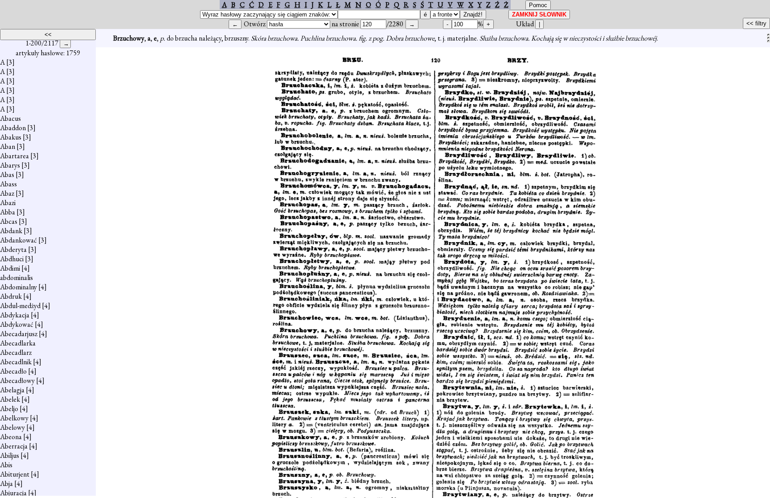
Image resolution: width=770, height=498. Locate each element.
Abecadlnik (16, 361)
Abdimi (10, 268)
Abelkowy (14, 418)
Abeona (11, 436)
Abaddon (13, 127)
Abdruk (11, 296)
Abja (6, 483)
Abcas (8, 221)
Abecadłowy (17, 380)
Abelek (10, 399)
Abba (7, 212)
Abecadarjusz (18, 333)
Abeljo (9, 408)
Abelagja (12, 390)
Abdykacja (14, 315)
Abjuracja (13, 493)
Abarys (10, 165)
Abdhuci (12, 258)
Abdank (11, 230)
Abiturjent (14, 474)
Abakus (10, 137)
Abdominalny (18, 287)
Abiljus (9, 455)
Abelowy (12, 427)
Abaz (7, 193)
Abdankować (18, 240)
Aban (7, 146)
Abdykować (16, 324)
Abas (7, 174)
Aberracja (14, 446)
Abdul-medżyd (20, 305)
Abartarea (14, 156)
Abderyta (13, 249)
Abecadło (13, 371)
